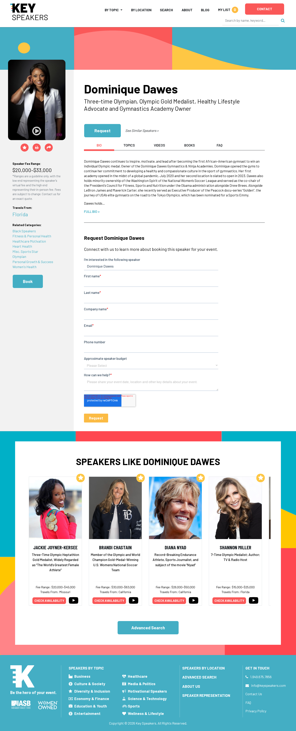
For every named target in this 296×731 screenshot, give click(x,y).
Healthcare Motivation (29, 241)
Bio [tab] (99, 145)
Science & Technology (147, 698)
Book (28, 281)
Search (166, 10)
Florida (20, 214)
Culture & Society (89, 683)
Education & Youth (90, 706)
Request (102, 130)
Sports (134, 706)
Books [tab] (189, 145)
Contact (264, 9)
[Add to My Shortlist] (25, 148)
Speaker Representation (206, 695)
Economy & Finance (91, 698)
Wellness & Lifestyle (146, 713)
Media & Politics (141, 683)
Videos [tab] (159, 145)
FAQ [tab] (220, 145)
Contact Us (253, 694)
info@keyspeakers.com (268, 685)
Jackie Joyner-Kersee (55, 547)
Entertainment (87, 713)
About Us (191, 686)
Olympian (19, 256)
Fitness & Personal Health (31, 236)
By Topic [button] (112, 10)
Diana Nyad (175, 547)
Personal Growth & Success (32, 262)
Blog (205, 10)
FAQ (248, 702)
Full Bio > (92, 211)
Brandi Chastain (115, 547)
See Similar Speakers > (141, 130)
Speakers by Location (203, 668)
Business (82, 676)
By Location (141, 10)
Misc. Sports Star (25, 251)
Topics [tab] (129, 145)
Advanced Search (148, 627)
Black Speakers (24, 231)
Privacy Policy (255, 711)
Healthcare (137, 676)
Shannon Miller (235, 547)
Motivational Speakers (147, 691)
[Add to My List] (80, 478)
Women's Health (24, 267)
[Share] (49, 148)
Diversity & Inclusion (92, 691)
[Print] (37, 148)
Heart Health (22, 246)
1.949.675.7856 (261, 677)
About (187, 10)
